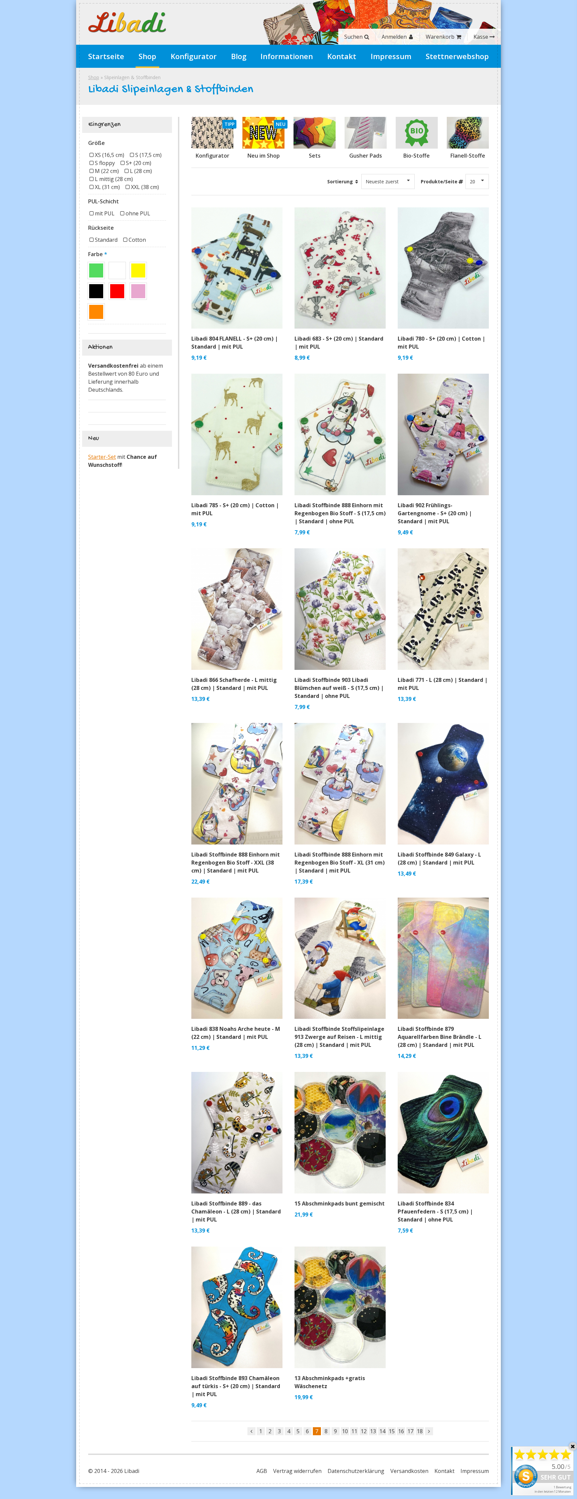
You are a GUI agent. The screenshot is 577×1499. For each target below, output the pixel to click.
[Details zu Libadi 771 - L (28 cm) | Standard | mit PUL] (443, 609)
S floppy (105, 163)
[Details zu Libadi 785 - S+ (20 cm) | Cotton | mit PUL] (236, 434)
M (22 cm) (107, 171)
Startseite (106, 56)
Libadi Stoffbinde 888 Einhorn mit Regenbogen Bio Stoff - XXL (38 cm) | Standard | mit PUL (235, 862)
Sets (315, 155)
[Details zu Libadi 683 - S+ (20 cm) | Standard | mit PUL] (340, 268)
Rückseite (101, 227)
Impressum (391, 56)
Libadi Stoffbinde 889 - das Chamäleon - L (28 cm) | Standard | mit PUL (236, 1211)
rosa (138, 291)
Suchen (353, 36)
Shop (147, 56)
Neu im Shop (263, 155)
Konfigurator (194, 56)
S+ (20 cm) (138, 163)
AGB (261, 1471)
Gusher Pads (365, 155)
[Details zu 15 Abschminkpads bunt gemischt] (340, 1132)
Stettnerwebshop (457, 56)
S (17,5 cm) (148, 155)
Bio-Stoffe (416, 155)
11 (354, 1431)
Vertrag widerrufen (297, 1471)
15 (392, 1431)
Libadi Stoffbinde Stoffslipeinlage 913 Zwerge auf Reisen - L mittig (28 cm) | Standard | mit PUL (339, 1037)
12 (364, 1431)
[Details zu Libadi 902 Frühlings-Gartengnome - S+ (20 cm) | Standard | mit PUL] (443, 434)
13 (373, 1431)
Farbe (95, 254)
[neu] (263, 133)
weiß (117, 270)
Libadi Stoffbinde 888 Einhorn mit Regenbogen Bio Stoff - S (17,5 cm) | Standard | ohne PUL (340, 513)
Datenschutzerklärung (356, 1471)
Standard (106, 239)
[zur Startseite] (127, 22)
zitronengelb (138, 270)
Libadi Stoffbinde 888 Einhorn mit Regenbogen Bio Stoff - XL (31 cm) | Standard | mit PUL (340, 862)
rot (117, 291)
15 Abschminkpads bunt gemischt (340, 1203)
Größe (96, 143)
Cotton (137, 239)
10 (345, 1431)
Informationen (286, 56)
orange (96, 312)
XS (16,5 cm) (109, 155)
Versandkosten (409, 1471)
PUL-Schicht (103, 201)
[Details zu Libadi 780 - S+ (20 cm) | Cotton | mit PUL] (443, 268)
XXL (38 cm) (145, 187)
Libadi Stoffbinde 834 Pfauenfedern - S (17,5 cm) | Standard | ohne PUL (435, 1211)
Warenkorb (440, 36)
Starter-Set (102, 456)
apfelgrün (96, 270)
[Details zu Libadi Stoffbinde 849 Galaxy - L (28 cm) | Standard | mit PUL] (443, 784)
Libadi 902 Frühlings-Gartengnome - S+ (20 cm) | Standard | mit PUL (435, 513)
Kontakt (341, 56)
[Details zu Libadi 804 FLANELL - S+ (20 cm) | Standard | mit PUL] (236, 268)
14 (382, 1431)
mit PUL (105, 213)
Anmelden (394, 36)
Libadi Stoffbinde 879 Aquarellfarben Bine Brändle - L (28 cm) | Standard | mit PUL (440, 1037)
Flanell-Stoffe (467, 155)
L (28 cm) (141, 171)
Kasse (480, 36)
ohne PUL (138, 213)
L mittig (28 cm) (114, 179)
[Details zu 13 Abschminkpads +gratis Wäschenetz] (340, 1307)
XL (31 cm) (107, 187)
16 (401, 1431)
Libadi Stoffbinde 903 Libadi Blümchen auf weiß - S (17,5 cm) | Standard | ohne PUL (339, 688)
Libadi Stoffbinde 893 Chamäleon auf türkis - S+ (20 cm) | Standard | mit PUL (235, 1386)
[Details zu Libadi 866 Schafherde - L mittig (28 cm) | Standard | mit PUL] (236, 609)
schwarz (96, 291)
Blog (238, 56)
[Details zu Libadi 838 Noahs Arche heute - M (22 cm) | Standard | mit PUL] (236, 958)
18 (420, 1431)
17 (410, 1431)
